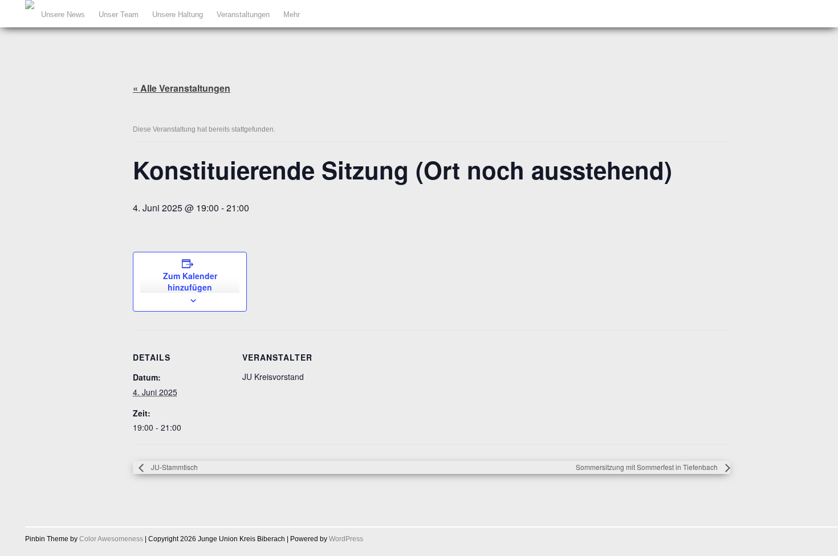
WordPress (346, 539)
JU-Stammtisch (173, 467)
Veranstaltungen (243, 14)
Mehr (291, 14)
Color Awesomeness (111, 539)
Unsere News (63, 14)
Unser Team (119, 14)
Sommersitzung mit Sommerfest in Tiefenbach (647, 467)
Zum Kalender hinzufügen (190, 281)
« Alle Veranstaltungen (181, 88)
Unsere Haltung (177, 14)
